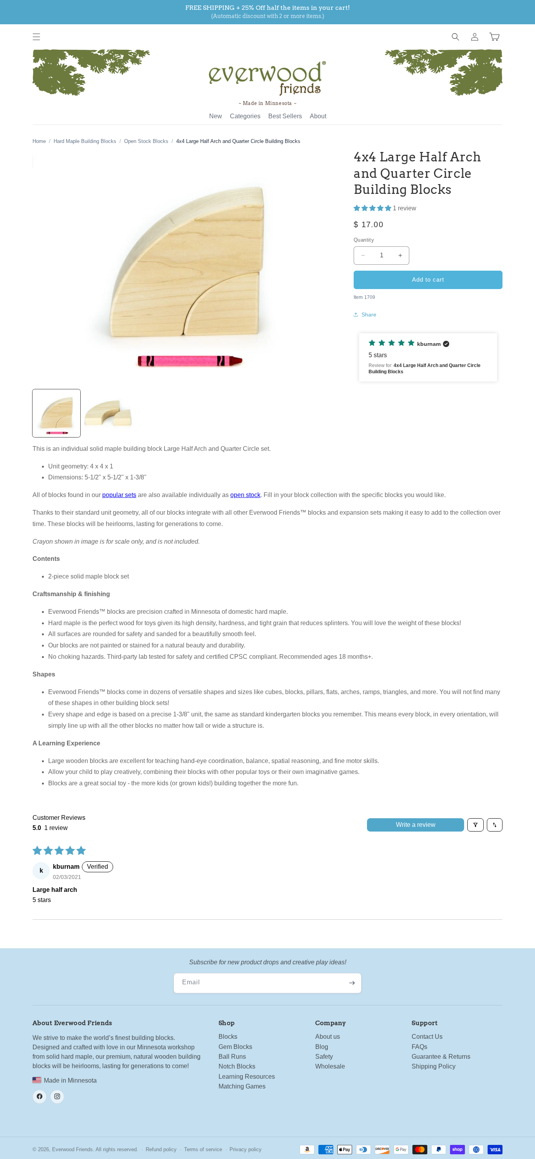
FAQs (419, 1046)
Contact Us (427, 1036)
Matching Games (242, 1086)
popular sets (119, 495)
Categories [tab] (245, 116)
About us (327, 1036)
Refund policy (161, 1149)
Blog (321, 1046)
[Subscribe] (351, 983)
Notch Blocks (237, 1066)
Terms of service (203, 1149)
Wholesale (330, 1066)
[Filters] (475, 825)
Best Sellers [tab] (285, 116)
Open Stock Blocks (146, 141)
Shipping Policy (433, 1066)
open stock (245, 495)
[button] (36, 36)
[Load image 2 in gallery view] (108, 413)
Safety (324, 1056)
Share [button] (368, 314)
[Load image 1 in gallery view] (56, 413)
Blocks (228, 1036)
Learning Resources (247, 1076)
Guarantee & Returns (441, 1056)
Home (39, 141)
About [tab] (318, 116)
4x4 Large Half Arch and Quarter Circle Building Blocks (238, 141)
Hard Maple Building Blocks (85, 141)
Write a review (416, 824)
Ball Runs (232, 1056)
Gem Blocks (235, 1046)
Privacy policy (246, 1149)
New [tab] (215, 116)
